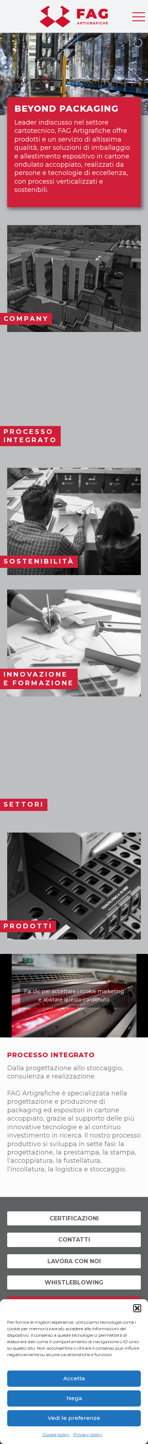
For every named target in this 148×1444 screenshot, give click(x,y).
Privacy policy (87, 1434)
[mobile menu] (138, 14)
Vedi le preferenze (74, 1417)
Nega (74, 1398)
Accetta (74, 1378)
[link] (74, 278)
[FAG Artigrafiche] (74, 14)
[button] (137, 1308)
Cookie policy (56, 1434)
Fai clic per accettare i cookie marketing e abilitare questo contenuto (74, 995)
